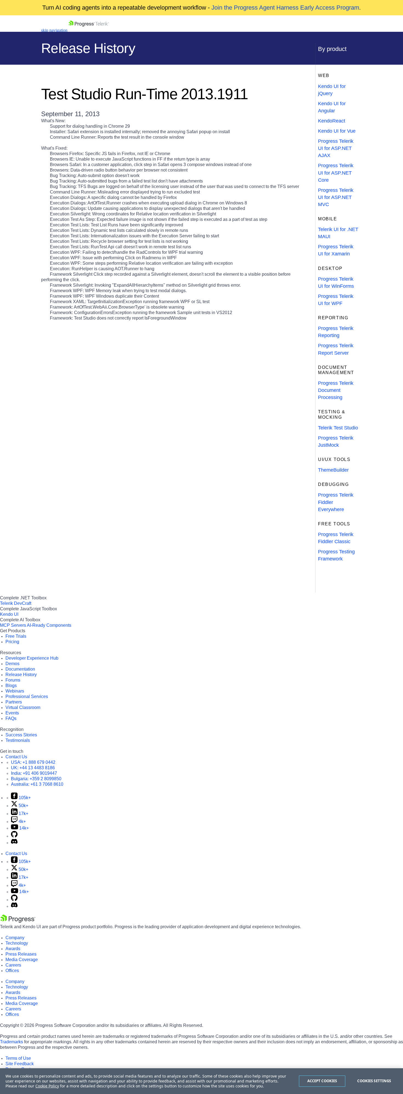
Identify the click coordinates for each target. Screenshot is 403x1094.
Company (14, 937)
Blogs (11, 685)
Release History (21, 674)
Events (12, 713)
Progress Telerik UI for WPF (335, 300)
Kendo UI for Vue (337, 131)
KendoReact (331, 121)
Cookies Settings (374, 1080)
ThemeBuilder (333, 470)
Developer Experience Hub (31, 658)
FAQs (10, 718)
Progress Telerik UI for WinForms (336, 282)
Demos (12, 663)
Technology (16, 943)
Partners (13, 702)
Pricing (12, 641)
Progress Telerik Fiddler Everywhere (335, 502)
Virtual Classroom (22, 707)
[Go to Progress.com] (18, 921)
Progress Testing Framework (336, 555)
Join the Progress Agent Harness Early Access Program (285, 7)
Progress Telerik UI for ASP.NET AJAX (335, 148)
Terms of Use (18, 1058)
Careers (13, 965)
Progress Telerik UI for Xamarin (335, 250)
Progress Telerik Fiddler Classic (335, 538)
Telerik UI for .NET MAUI (338, 233)
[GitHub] (14, 836)
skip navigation (54, 30)
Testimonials (17, 740)
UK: (33, 767)
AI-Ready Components (49, 625)
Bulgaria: (36, 778)
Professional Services (26, 696)
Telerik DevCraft (15, 603)
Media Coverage (21, 959)
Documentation (20, 669)
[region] (201, 1081)
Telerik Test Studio (338, 428)
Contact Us (16, 756)
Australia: (37, 784)
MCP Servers (13, 625)
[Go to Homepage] (89, 30)
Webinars (14, 691)
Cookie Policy (47, 1086)
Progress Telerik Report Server (335, 349)
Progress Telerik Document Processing (335, 390)
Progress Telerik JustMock (335, 441)
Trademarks (11, 1041)
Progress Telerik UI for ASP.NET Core (335, 173)
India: (34, 773)
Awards (12, 948)
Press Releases (20, 954)
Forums (12, 680)
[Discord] (14, 842)
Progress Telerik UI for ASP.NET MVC (335, 197)
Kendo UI (9, 614)
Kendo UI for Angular (332, 107)
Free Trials (15, 636)
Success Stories (21, 735)
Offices (12, 970)
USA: (33, 762)
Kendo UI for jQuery (332, 90)
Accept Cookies (322, 1080)
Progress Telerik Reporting (335, 332)
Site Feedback (19, 1063)
